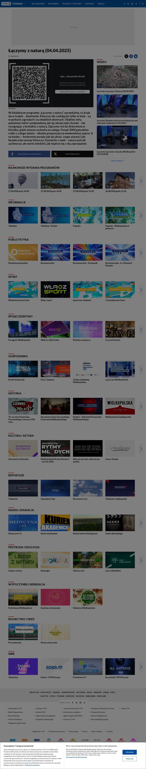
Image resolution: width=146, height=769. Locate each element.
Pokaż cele (129, 759)
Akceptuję (129, 752)
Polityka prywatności (32, 765)
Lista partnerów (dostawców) (76, 757)
